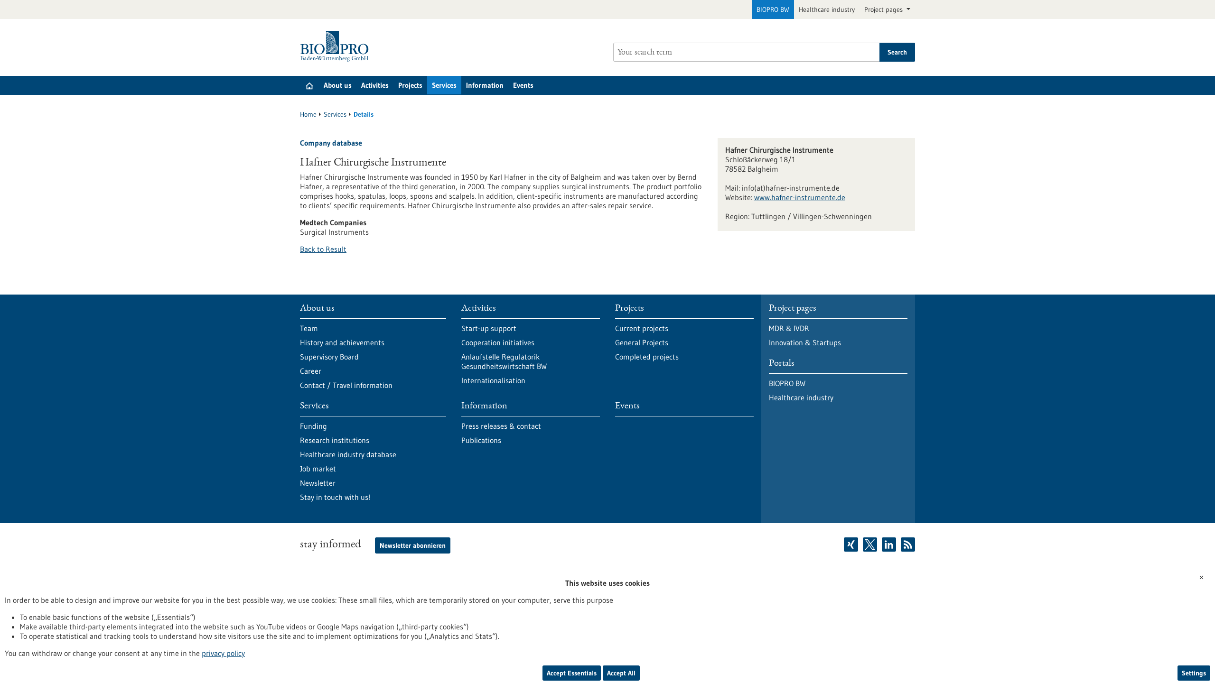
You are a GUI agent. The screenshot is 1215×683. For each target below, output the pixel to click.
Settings (1194, 673)
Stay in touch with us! (335, 497)
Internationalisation (493, 380)
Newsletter (318, 483)
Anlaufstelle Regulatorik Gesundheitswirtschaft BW (504, 361)
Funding (313, 426)
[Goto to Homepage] (337, 46)
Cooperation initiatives (497, 342)
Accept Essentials (572, 673)
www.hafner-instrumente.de (799, 197)
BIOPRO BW (773, 9)
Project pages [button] (884, 9)
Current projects (641, 328)
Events (523, 85)
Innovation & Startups (805, 342)
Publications (481, 440)
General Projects (641, 342)
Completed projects (647, 356)
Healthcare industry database (348, 454)
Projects (410, 85)
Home (308, 114)
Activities (375, 85)
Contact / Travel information (346, 385)
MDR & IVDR (789, 328)
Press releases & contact (501, 426)
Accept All (621, 673)
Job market (318, 468)
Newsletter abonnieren (413, 545)
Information (485, 85)
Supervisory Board (329, 356)
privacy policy (223, 653)
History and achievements (342, 342)
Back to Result (323, 249)
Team (309, 328)
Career (310, 371)
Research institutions (334, 440)
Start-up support (488, 328)
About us (338, 85)
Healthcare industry (827, 9)
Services (444, 85)
